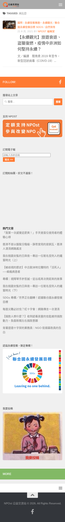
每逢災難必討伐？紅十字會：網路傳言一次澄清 (31, 309)
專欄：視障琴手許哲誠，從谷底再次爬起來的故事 (32, 278)
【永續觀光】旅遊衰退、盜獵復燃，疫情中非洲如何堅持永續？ (39, 43)
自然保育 (50, 27)
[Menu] (60, 4)
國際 (20, 22)
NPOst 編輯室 (46, 31)
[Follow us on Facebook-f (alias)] (60, 82)
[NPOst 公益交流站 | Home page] (14, 4)
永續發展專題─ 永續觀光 (39, 22)
